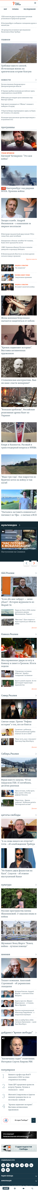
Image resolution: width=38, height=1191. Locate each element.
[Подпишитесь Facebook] (8, 1165)
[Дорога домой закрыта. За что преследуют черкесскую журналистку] (7, 683)
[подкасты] (15, 1188)
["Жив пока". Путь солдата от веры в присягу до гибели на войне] (7, 622)
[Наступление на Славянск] (19, 540)
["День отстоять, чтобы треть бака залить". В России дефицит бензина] (7, 793)
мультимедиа (9, 525)
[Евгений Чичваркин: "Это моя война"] (19, 141)
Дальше (34, 628)
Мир (5, 9)
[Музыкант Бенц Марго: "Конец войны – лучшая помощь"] (19, 931)
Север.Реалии (9, 695)
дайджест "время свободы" (16, 1032)
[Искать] (32, 1188)
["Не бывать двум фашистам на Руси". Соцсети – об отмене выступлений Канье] (19, 858)
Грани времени (7, 153)
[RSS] (31, 1165)
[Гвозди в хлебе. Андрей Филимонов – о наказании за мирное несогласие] (19, 208)
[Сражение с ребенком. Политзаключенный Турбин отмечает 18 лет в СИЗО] (7, 732)
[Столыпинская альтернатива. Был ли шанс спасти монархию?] (19, 367)
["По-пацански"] (7, 267)
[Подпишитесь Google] (3, 1165)
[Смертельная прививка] (7, 277)
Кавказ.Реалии (9, 634)
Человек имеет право (22, 275)
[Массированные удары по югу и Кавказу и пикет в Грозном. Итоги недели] (19, 648)
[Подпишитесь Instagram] (26, 1165)
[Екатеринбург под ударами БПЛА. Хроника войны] (19, 176)
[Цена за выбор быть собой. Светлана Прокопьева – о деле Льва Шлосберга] (7, 1022)
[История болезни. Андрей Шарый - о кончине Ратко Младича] (7, 994)
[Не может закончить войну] (7, 286)
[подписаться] (8, 1170)
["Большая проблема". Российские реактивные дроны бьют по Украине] (19, 397)
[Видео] (24, 1188)
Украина (15, 9)
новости (6, 80)
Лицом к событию (21, 265)
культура (6, 885)
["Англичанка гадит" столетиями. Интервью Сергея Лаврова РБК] (19, 1046)
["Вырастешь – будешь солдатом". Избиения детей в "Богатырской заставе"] (7, 802)
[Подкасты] (3, 1170)
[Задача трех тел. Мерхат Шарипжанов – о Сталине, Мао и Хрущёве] (7, 1003)
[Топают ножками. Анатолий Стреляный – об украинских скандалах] (19, 968)
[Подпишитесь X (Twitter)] (12, 1165)
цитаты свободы (10, 815)
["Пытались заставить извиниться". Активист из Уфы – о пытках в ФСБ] (19, 499)
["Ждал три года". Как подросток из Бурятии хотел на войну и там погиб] (19, 464)
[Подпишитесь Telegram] (22, 1165)
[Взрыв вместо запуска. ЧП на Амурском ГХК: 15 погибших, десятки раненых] (19, 767)
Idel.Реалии (7, 573)
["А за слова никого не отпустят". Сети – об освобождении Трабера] (19, 828)
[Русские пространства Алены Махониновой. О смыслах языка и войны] (19, 898)
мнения (5, 954)
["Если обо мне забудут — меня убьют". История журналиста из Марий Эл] (19, 587)
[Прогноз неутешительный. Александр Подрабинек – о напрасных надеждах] (7, 1013)
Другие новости (31, 259)
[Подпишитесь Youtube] (17, 1165)
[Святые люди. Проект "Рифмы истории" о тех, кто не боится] (19, 709)
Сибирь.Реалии (10, 754)
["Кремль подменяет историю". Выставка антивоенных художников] (19, 335)
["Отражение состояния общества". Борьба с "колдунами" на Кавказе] (7, 673)
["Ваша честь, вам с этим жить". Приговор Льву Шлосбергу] (7, 741)
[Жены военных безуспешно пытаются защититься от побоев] (19, 305)
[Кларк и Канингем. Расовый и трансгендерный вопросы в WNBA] (19, 432)
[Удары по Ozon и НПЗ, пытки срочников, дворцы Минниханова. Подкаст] (7, 612)
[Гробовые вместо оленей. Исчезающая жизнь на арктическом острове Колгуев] (19, 53)
